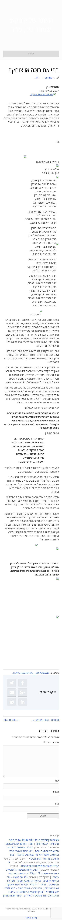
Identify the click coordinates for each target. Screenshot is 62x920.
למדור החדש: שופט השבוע (19, 843)
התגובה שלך (51, 742)
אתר (57, 803)
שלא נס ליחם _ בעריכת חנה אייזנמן (31, 672)
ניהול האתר (31, 918)
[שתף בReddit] (11, 702)
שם (57, 780)
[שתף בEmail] (11, 692)
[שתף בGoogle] (22, 692)
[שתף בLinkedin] (22, 702)
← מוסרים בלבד (11, 720)
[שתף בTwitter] (11, 683)
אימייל (56, 792)
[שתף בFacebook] (22, 683)
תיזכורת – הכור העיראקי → (45, 720)
